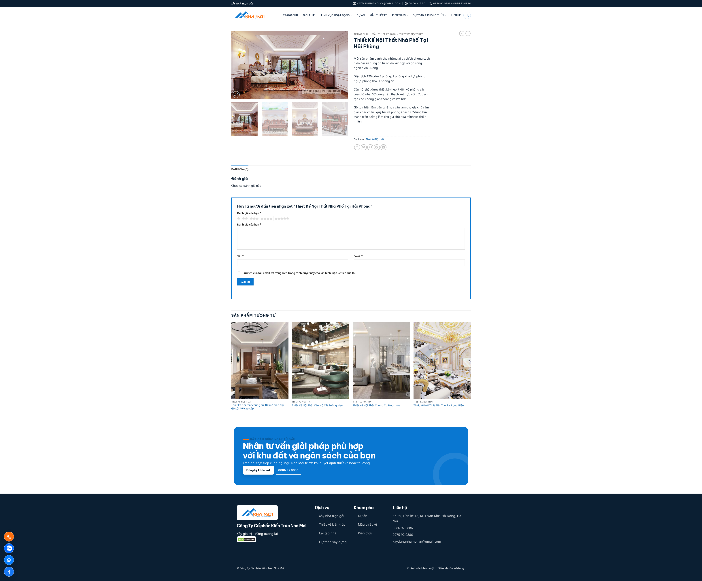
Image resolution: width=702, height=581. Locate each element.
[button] (236, 94)
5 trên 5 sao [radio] (281, 218)
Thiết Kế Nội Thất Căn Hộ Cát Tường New (317, 405)
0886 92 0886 (403, 528)
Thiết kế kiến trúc (332, 524)
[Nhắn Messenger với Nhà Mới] (9, 560)
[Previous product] (468, 33)
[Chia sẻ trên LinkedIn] (383, 147)
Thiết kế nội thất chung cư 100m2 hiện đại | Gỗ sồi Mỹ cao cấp (258, 406)
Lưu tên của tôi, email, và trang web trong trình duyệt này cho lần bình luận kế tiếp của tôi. (299, 273)
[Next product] (461, 33)
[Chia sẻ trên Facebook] (357, 147)
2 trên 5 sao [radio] (244, 218)
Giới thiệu (309, 15)
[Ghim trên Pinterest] (377, 147)
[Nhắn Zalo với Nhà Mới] (9, 548)
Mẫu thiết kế (378, 15)
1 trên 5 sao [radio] (238, 218)
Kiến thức (399, 15)
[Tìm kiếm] (467, 15)
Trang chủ (290, 15)
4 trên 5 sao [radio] (266, 218)
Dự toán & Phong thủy (428, 15)
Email (358, 256)
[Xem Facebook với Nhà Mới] (9, 572)
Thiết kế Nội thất (411, 34)
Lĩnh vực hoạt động (335, 15)
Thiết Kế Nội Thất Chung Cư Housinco (376, 405)
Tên (240, 256)
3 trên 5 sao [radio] (254, 218)
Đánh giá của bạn (249, 213)
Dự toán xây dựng (333, 542)
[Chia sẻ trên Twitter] (364, 147)
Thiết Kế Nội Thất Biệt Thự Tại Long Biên (439, 405)
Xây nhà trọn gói (331, 516)
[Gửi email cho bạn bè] (370, 147)
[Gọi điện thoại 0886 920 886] (9, 536)
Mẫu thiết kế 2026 (384, 34)
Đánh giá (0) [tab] (239, 169)
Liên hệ (456, 15)
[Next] (341, 65)
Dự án (361, 15)
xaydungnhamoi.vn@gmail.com (417, 541)
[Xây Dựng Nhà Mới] (249, 15)
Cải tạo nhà (327, 533)
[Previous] (238, 65)
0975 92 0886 (403, 534)
